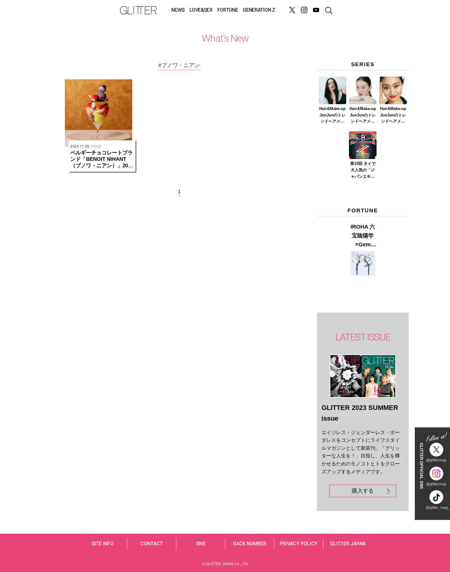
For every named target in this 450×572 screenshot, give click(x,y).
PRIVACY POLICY (298, 543)
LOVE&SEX (200, 10)
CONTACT (152, 543)
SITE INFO (103, 543)
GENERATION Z (259, 10)
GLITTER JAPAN (348, 543)
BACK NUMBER (249, 543)
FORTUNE (227, 10)
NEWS (178, 10)
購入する (363, 491)
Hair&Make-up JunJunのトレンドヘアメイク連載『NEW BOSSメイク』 (332, 115)
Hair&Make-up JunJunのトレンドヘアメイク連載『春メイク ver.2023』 (363, 115)
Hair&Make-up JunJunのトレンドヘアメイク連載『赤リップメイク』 (393, 115)
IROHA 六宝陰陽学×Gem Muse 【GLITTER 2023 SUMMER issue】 (363, 236)
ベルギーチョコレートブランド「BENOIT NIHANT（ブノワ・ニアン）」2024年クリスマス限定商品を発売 (101, 159)
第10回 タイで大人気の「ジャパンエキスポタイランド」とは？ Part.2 (363, 170)
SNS (200, 543)
